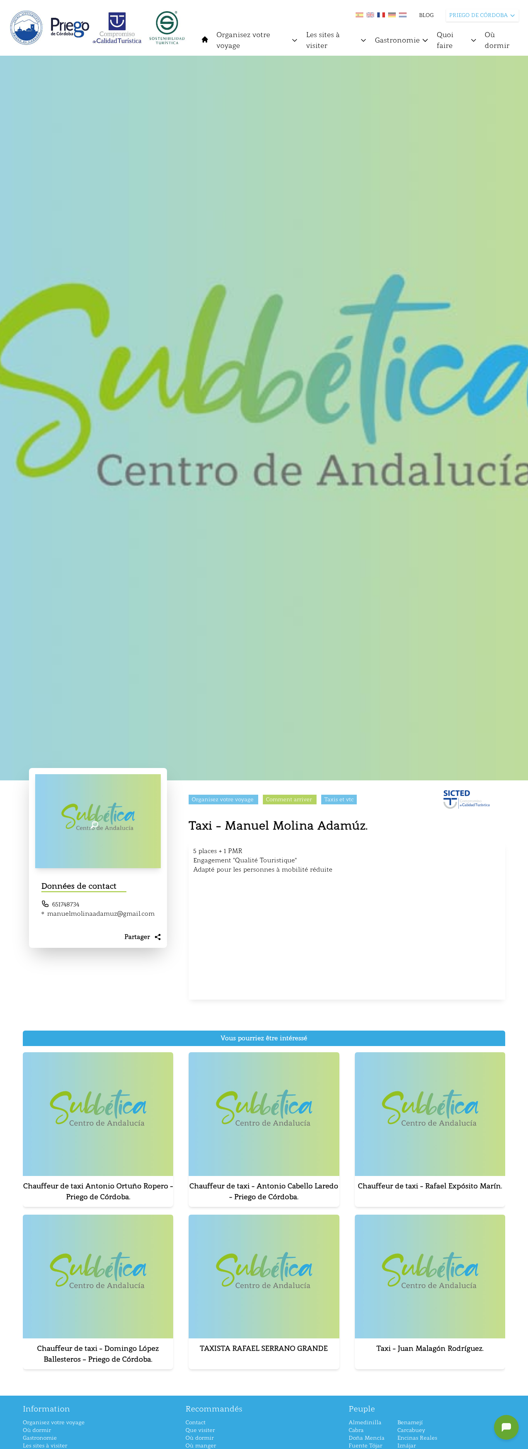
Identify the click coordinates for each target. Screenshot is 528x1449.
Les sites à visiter (323, 40)
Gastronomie (397, 40)
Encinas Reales (417, 1438)
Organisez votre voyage (243, 40)
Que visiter (200, 1430)
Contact (196, 1422)
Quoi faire (445, 40)
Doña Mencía (367, 1438)
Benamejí (410, 1422)
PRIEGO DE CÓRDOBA (478, 15)
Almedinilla (365, 1422)
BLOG (426, 15)
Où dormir (497, 40)
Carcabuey (411, 1430)
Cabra (356, 1430)
